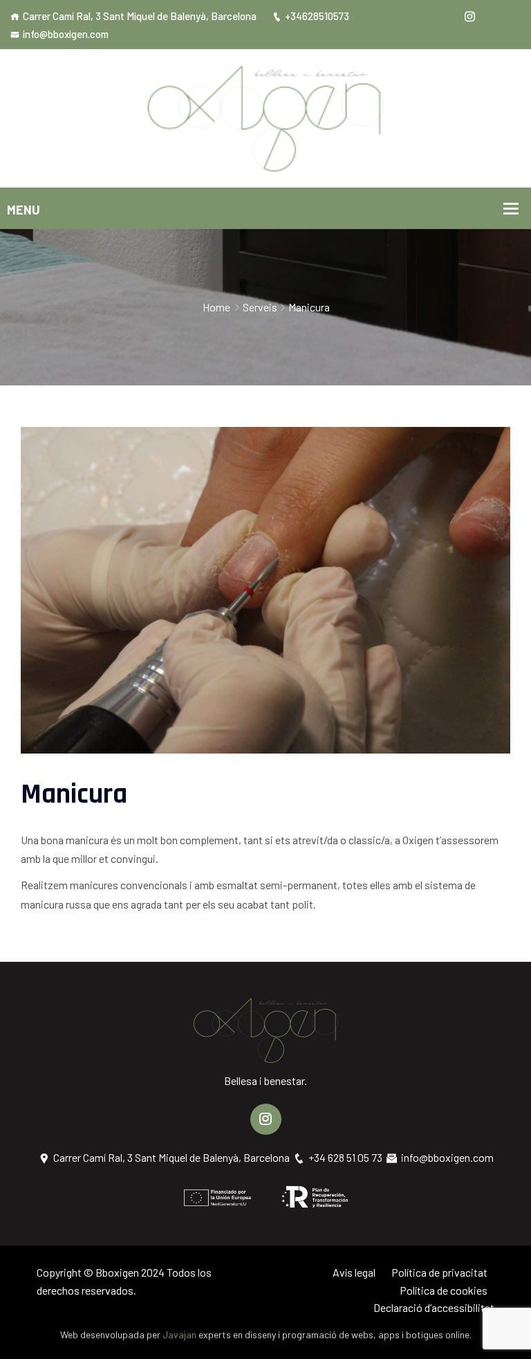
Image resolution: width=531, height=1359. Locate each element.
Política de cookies (443, 1290)
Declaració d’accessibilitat (433, 1307)
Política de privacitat (439, 1272)
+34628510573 (317, 16)
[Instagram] (470, 16)
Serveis (260, 306)
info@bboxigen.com (66, 34)
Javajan (179, 1334)
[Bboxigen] (266, 116)
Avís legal (354, 1272)
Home (216, 306)
